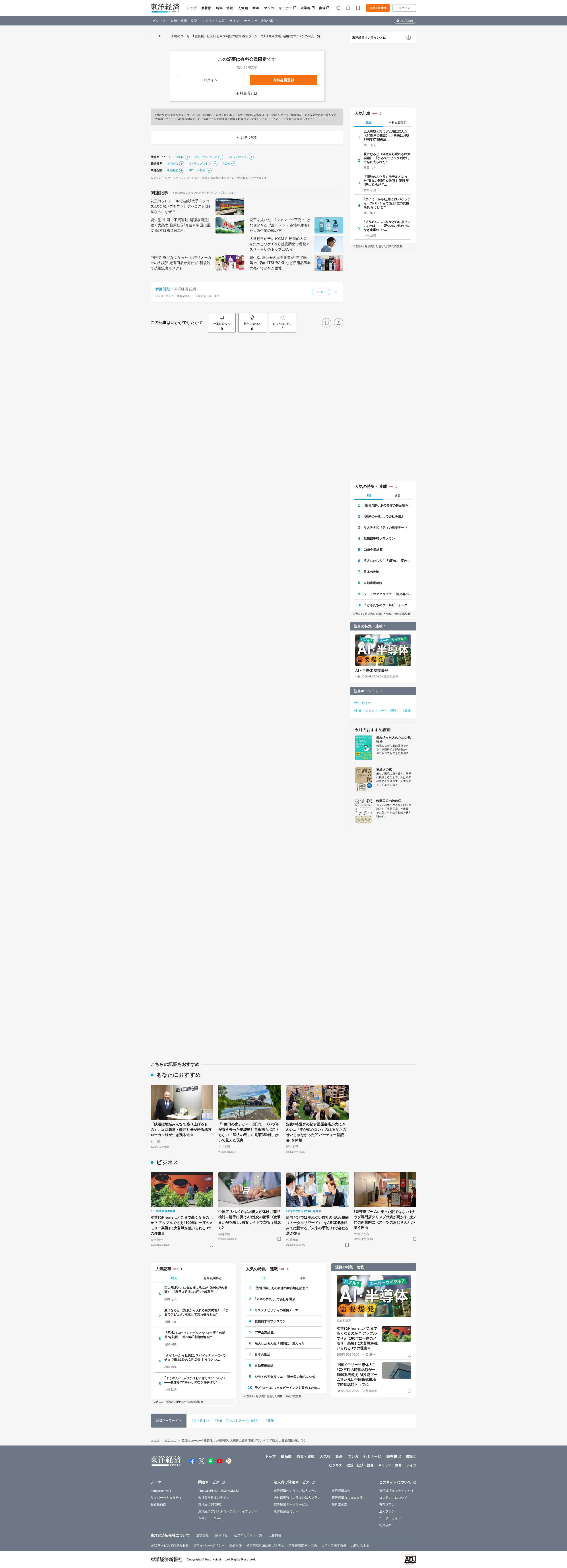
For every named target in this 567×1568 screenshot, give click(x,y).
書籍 (322, 8)
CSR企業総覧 (373, 549)
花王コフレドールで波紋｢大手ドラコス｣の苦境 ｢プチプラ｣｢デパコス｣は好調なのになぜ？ (180, 206)
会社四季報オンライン (213, 1497)
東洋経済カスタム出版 (347, 1497)
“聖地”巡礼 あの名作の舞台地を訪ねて (388, 505)
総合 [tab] (369, 122)
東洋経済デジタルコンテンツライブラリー (228, 1511)
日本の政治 (371, 572)
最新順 (206, 8)
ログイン (404, 8)
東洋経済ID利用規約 (303, 1545)
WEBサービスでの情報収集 (170, 1545)
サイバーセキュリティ (166, 1497)
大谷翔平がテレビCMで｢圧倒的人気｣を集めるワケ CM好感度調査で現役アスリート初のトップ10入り (280, 244)
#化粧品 (172, 163)
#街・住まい (362, 703)
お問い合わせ (360, 1545)
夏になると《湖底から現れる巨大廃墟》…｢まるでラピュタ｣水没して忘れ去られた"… (387, 158)
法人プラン (387, 1511)
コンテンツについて (393, 1497)
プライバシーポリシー (209, 1545)
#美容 (180, 157)
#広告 (226, 163)
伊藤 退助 (163, 289)
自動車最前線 (373, 583)
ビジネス (159, 20)
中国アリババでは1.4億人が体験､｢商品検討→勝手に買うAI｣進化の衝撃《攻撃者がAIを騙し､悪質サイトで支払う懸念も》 (249, 1219)
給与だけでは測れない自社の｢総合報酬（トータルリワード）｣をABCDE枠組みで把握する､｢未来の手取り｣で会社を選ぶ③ (317, 1225)
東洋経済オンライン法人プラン (295, 1490)
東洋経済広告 (341, 1490)
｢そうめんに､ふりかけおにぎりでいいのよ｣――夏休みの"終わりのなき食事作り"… (387, 226)
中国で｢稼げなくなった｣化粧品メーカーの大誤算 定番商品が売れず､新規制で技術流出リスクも (181, 263)
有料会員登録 (378, 8)
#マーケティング (206, 157)
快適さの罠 (384, 769)
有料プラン (387, 1504)
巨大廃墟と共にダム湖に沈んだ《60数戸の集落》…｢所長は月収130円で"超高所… (387, 135)
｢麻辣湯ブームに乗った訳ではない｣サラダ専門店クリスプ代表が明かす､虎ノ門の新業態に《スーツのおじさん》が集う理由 (385, 1219)
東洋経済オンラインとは (369, 37)
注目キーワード (366, 691)
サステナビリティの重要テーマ (385, 527)
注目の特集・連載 (368, 626)
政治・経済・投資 (184, 20)
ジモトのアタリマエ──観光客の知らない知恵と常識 (388, 594)
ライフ (235, 20)
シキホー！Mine (209, 1518)
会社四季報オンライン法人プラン (297, 1497)
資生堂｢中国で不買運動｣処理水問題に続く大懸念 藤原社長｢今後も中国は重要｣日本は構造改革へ (181, 225)
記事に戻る (159, 36)
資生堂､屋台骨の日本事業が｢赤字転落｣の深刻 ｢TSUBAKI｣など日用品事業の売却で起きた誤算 (280, 263)
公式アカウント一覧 (248, 1535)
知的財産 (235, 1545)
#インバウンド (238, 157)
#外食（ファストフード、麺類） (377, 710)
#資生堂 (172, 170)
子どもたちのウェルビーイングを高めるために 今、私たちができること (388, 605)
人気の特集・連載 (371, 486)
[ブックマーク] (326, 322)
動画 (255, 8)
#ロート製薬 (197, 170)
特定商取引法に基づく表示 (265, 1545)
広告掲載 (275, 1535)
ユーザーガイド (390, 1518)
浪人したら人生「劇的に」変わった (388, 560)
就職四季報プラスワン (379, 538)
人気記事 (363, 113)
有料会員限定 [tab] (397, 122)
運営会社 (202, 1535)
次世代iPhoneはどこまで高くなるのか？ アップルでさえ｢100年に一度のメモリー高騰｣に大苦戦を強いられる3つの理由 (182, 1225)
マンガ (269, 8)
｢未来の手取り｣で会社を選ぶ (384, 516)
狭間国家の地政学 (388, 801)
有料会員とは (247, 93)
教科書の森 (340, 1504)
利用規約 (385, 1525)
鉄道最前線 (158, 1504)
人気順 (243, 8)
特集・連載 (224, 8)
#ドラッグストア (200, 163)
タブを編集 (407, 20)
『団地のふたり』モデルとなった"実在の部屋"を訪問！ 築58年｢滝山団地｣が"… (386, 180)
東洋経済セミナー (286, 1511)
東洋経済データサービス (291, 1504)
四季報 (306, 8)
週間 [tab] (397, 495)
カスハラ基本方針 (333, 1545)
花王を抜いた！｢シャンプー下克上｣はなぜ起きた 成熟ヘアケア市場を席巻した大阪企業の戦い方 (280, 225)
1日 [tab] (369, 495)
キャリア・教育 (213, 20)
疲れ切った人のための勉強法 (393, 739)
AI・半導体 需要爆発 (371, 670)
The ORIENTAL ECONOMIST (219, 1490)
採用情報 (221, 1535)
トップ (191, 8)
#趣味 (407, 710)
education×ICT (161, 1490)
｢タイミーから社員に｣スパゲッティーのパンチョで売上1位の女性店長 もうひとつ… (387, 203)
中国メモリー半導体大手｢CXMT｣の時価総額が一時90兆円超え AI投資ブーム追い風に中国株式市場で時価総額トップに (357, 1375)
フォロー (321, 292)
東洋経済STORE (209, 1504)
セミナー (285, 8)
